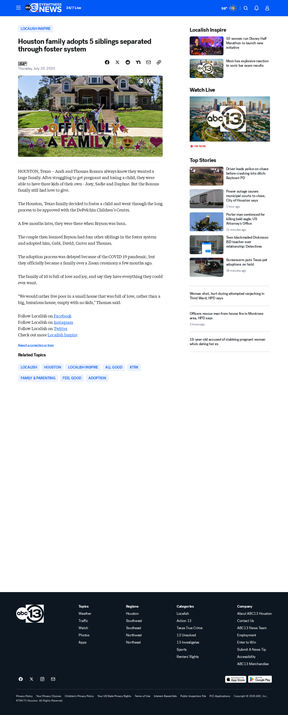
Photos (84, 635)
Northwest (134, 635)
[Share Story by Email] (148, 62)
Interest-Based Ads (165, 696)
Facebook (63, 316)
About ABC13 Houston (254, 613)
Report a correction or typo (36, 345)
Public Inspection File (193, 696)
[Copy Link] (159, 62)
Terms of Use (142, 696)
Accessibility (246, 657)
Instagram (63, 322)
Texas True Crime (189, 628)
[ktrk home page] (30, 614)
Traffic (83, 621)
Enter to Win (246, 642)
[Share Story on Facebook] (107, 62)
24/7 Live (73, 7)
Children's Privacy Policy (79, 696)
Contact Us (245, 621)
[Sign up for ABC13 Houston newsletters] (53, 679)
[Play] (230, 119)
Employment (246, 635)
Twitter (61, 328)
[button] (18, 7)
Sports (182, 649)
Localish (183, 613)
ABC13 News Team (251, 628)
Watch (83, 628)
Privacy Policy (24, 696)
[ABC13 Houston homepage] (43, 8)
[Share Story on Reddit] (128, 62)
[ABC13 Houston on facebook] (20, 679)
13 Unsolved (186, 635)
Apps (82, 642)
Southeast (133, 628)
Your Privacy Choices (48, 696)
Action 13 (184, 621)
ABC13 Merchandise (253, 664)
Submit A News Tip (251, 649)
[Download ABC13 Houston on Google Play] (260, 679)
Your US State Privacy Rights (114, 696)
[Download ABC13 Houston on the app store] (236, 679)
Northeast (133, 642)
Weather (85, 613)
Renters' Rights (188, 657)
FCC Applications (219, 696)
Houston (132, 613)
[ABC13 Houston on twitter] (31, 679)
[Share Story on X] (117, 62)
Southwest (134, 621)
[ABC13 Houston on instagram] (42, 679)
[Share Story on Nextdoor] (138, 62)
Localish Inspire (62, 335)
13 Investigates (188, 642)
